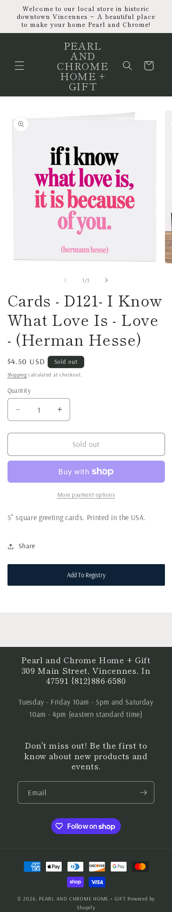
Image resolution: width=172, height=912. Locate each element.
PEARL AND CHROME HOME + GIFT (82, 898)
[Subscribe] (143, 792)
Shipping (17, 375)
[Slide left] (65, 280)
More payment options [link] (86, 494)
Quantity (19, 391)
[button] (19, 65)
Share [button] (27, 546)
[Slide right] (106, 280)
